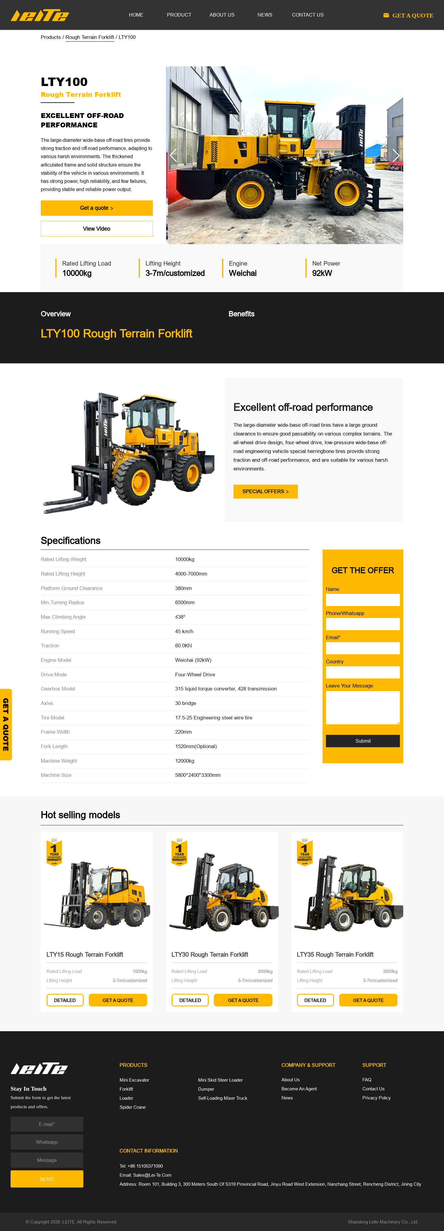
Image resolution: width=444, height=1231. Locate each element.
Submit (363, 741)
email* (333, 637)
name (332, 589)
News (287, 1097)
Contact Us (373, 1088)
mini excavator (134, 1080)
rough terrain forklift (90, 37)
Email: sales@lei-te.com (146, 1175)
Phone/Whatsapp (345, 613)
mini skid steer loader (220, 1080)
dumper (206, 1089)
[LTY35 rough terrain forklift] (347, 888)
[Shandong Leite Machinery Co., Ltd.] (40, 14)
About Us (291, 1079)
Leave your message (349, 686)
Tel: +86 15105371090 (141, 1166)
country (335, 662)
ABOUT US (222, 15)
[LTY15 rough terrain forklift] (97, 888)
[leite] (58, 1068)
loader (126, 1098)
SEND (47, 1179)
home (136, 15)
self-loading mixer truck (222, 1098)
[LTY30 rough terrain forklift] (222, 888)
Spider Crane (133, 1107)
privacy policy (376, 1097)
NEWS (265, 15)
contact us (308, 15)
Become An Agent (299, 1088)
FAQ (367, 1079)
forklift (126, 1089)
